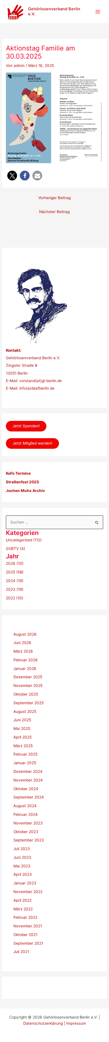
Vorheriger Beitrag (54, 198)
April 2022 (22, 900)
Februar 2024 (25, 814)
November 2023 (28, 823)
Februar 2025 (25, 754)
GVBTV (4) (15, 548)
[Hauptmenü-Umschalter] (98, 11)
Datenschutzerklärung (43, 1023)
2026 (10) (14, 563)
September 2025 (28, 703)
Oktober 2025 (25, 694)
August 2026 (25, 634)
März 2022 (23, 909)
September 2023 (28, 840)
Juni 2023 (22, 857)
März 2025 (23, 746)
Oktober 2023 (25, 831)
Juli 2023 (21, 848)
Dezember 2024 (27, 771)
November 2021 (27, 926)
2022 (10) (14, 598)
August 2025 (24, 711)
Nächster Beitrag (54, 211)
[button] (12, 175)
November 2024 (28, 780)
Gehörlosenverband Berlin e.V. (54, 11)
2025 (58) (14, 572)
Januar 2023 (24, 883)
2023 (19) (14, 589)
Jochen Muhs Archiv (25, 490)
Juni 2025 (22, 720)
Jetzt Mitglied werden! (32, 443)
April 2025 (22, 737)
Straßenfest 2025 (22, 482)
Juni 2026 (22, 642)
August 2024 (25, 806)
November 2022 (27, 891)
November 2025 (27, 685)
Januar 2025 (24, 763)
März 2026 (23, 651)
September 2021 (28, 943)
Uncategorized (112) (24, 540)
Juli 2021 (21, 951)
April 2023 (22, 874)
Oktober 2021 (25, 934)
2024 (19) (14, 580)
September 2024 (28, 797)
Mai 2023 (21, 866)
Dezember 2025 (27, 677)
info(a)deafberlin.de (36, 388)
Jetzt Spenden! (26, 426)
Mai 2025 (21, 728)
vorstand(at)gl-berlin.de (40, 380)
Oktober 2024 (25, 789)
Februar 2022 (25, 917)
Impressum (76, 1023)
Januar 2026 (24, 668)
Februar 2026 (25, 660)
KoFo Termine (18, 473)
